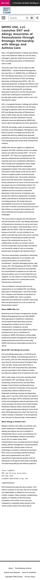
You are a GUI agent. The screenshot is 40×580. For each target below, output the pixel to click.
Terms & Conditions (29, 572)
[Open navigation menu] (3, 18)
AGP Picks (5, 3)
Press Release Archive (23, 568)
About (11, 568)
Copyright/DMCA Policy (14, 577)
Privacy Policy (30, 577)
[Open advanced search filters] (31, 18)
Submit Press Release (12, 572)
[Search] (27, 18)
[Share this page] (37, 18)
